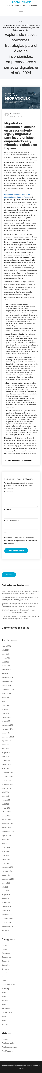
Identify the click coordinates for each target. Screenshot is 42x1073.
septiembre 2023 (8, 784)
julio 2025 (5, 697)
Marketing (5, 988)
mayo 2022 (6, 847)
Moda (4, 992)
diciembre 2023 (7, 772)
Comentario (8, 492)
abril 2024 (5, 756)
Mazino (35, 1065)
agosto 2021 (6, 883)
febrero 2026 (6, 669)
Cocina (4, 945)
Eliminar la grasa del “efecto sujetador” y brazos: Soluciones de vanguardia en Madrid (19, 611)
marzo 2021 (6, 902)
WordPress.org (7, 1051)
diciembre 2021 (7, 867)
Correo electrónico (11, 521)
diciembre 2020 (7, 914)
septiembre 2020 (8, 926)
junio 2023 (5, 796)
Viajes (4, 1020)
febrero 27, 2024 (16, 116)
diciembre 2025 (7, 677)
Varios (4, 1016)
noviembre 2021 (7, 871)
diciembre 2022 (7, 820)
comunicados (15, 113)
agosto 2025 (6, 693)
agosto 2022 (6, 835)
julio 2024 (5, 745)
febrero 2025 (6, 717)
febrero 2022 (6, 859)
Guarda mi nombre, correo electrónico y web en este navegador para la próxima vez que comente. (20, 540)
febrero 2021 (6, 906)
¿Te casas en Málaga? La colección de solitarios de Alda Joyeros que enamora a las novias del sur (20, 604)
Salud (4, 996)
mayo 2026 (6, 658)
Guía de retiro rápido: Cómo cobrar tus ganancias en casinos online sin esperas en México (20, 617)
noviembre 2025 (7, 681)
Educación (5, 965)
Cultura (4, 949)
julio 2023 (5, 792)
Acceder (5, 1039)
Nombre (7, 510)
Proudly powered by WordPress (14, 1065)
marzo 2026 (6, 666)
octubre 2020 (6, 922)
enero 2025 (6, 721)
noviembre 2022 (7, 824)
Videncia (5, 1024)
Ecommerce (6, 957)
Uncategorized (7, 1012)
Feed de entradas (8, 1043)
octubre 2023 (6, 780)
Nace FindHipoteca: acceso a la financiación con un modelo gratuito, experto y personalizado (20, 598)
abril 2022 (5, 851)
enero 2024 (6, 768)
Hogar (4, 981)
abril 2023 (5, 804)
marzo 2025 (6, 713)
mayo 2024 (6, 752)
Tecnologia (6, 1008)
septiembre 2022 (8, 831)
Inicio (21, 21)
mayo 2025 (6, 705)
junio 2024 (5, 748)
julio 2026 (5, 650)
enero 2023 (6, 816)
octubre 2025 (6, 685)
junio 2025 (5, 701)
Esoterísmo (6, 973)
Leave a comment (13, 460)
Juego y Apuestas (8, 985)
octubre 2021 (6, 875)
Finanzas (5, 977)
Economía (28, 460)
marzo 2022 (6, 855)
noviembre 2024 (7, 729)
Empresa (5, 969)
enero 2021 (6, 910)
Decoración (6, 953)
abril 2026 (5, 662)
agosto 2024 (6, 741)
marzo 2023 (6, 808)
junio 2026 (5, 654)
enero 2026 (6, 673)
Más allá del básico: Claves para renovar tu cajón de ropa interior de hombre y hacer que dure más (20, 592)
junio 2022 (5, 843)
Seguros (5, 1000)
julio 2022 (5, 839)
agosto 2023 (6, 788)
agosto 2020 (6, 930)
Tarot (4, 1004)
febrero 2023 (6, 812)
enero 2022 (6, 863)
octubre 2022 (6, 827)
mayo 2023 (6, 800)
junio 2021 (5, 891)
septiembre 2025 (8, 689)
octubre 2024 (6, 733)
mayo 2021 (6, 894)
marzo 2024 (6, 760)
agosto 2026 (6, 646)
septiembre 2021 (8, 879)
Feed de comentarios (9, 1047)
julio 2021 (5, 887)
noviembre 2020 (7, 918)
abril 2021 (5, 898)
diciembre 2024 (7, 725)
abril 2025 (5, 709)
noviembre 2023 (7, 776)
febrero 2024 (6, 764)
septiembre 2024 (8, 737)
